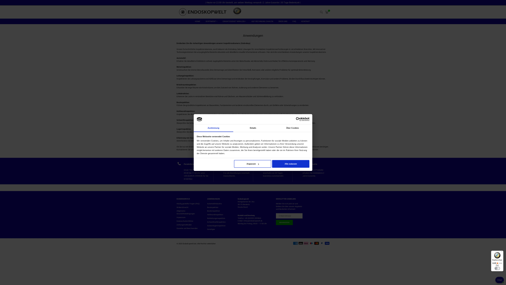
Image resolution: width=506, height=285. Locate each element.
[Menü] (501, 252)
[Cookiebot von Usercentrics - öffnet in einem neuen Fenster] (297, 119)
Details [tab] (253, 128)
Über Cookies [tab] (292, 128)
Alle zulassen (291, 164)
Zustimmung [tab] (213, 128)
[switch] (497, 268)
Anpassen (251, 164)
